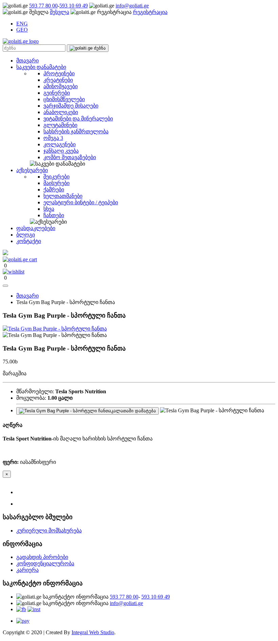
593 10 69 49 (73, 5)
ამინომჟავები (60, 86)
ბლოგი (25, 235)
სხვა (48, 209)
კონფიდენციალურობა (45, 563)
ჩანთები (53, 215)
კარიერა (27, 570)
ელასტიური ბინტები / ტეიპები (80, 202)
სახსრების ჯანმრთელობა (75, 131)
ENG (22, 23)
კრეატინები (58, 80)
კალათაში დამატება (133, 410)
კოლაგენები (59, 144)
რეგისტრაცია (150, 12)
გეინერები (56, 93)
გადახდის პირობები (42, 557)
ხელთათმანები (62, 196)
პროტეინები (59, 73)
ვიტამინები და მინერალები (78, 118)
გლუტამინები (60, 125)
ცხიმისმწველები (64, 99)
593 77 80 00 (43, 5)
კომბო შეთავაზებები (69, 157)
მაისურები (56, 183)
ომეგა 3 (53, 138)
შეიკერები (56, 177)
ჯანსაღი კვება (61, 151)
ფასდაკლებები (35, 228)
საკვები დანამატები (41, 67)
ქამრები (53, 189)
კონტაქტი (28, 241)
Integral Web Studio (93, 632)
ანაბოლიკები (60, 112)
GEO (22, 30)
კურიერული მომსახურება (49, 530)
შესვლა (59, 12)
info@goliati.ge (132, 5)
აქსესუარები (32, 170)
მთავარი (27, 60)
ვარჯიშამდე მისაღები (70, 106)
